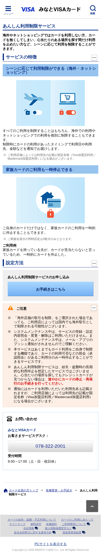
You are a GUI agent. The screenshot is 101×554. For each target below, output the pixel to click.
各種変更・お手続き (59, 490)
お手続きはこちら (50, 289)
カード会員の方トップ (23, 490)
